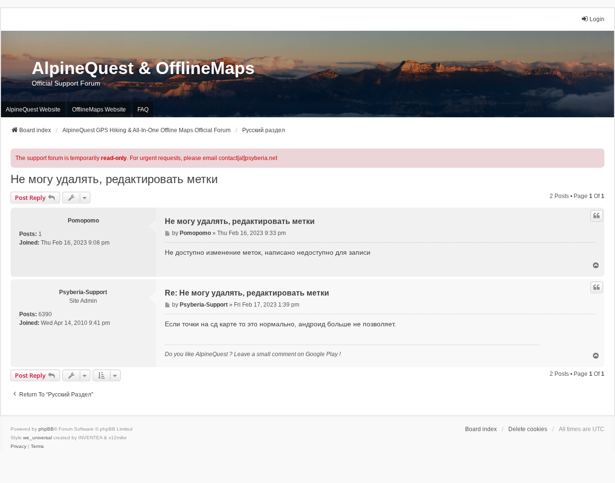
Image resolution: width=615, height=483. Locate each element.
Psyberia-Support (83, 292)
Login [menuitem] (597, 19)
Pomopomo (83, 220)
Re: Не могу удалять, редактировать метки (247, 293)
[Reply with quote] (596, 216)
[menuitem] (18, 446)
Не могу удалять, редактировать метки (114, 179)
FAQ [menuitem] (142, 109)
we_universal (37, 437)
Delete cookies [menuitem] (527, 429)
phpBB (46, 429)
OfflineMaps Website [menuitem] (99, 109)
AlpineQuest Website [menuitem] (33, 109)
